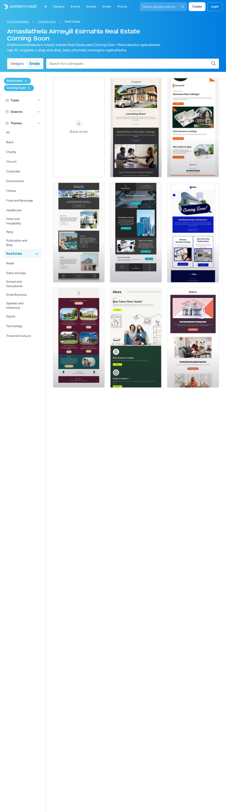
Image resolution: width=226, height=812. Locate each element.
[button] (38, 100)
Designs (17, 63)
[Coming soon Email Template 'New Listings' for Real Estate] (136, 127)
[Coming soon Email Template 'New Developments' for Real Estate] (193, 338)
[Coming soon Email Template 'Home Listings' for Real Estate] (193, 127)
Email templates (18, 21)
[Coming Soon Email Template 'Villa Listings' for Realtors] (79, 232)
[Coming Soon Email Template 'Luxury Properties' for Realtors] (79, 338)
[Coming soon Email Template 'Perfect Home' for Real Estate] (193, 232)
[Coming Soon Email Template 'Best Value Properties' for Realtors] (136, 232)
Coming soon (47, 21)
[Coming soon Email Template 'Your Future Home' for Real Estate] (136, 338)
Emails (35, 63)
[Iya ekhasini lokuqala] (18, 6)
